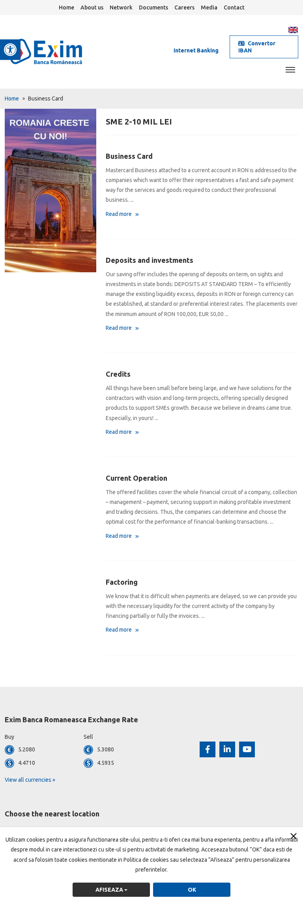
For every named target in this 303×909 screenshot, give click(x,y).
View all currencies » (30, 780)
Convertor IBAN (256, 47)
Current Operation (136, 478)
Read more (119, 214)
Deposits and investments (149, 260)
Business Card (129, 156)
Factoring (122, 582)
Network (121, 7)
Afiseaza (109, 890)
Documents (153, 7)
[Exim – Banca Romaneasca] (57, 51)
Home (66, 7)
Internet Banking (196, 50)
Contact (234, 7)
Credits (118, 374)
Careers (184, 7)
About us (91, 7)
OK (192, 890)
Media (209, 7)
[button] (10, 49)
